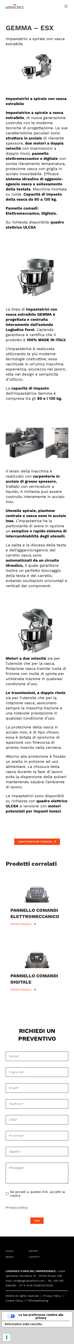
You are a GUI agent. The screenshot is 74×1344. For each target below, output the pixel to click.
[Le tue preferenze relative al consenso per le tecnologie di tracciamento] (6, 1337)
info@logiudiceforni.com (29, 1280)
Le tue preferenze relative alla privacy (41, 1316)
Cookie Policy (14, 1300)
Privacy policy (17, 1207)
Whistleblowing (38, 1300)
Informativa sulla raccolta (23, 1324)
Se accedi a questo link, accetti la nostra (37, 1193)
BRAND (10, 1257)
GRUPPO (33, 1251)
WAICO (9, 1251)
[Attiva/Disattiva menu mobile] (66, 6)
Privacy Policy (52, 1295)
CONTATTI (34, 1257)
